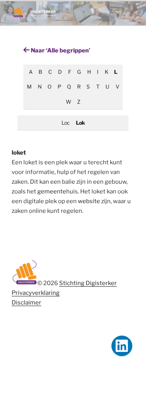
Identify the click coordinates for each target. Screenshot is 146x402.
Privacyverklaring (36, 292)
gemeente (51, 191)
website (89, 201)
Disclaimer (26, 302)
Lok (80, 123)
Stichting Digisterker (88, 283)
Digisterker (43, 12)
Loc (65, 123)
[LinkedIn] (121, 346)
